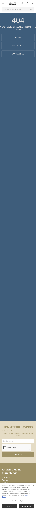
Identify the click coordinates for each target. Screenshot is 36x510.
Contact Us (18, 54)
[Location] (22, 3)
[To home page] (13, 3)
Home (18, 37)
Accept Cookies (26, 506)
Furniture (5, 480)
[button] (3, 3)
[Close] (34, 485)
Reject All (9, 506)
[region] (18, 496)
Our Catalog (18, 46)
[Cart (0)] (33, 3)
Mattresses (5, 482)
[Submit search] (31, 9)
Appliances (6, 477)
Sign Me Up (18, 454)
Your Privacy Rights (18, 501)
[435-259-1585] (27, 3)
